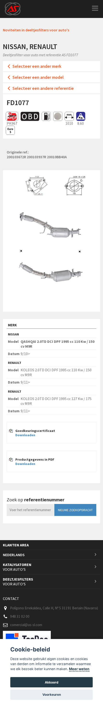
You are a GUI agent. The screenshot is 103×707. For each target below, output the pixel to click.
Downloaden (25, 435)
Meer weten (79, 669)
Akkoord (51, 682)
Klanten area (16, 545)
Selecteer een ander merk (36, 66)
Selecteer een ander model (38, 77)
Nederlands (14, 554)
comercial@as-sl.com (26, 624)
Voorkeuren (51, 694)
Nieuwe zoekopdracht (75, 510)
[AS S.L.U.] (13, 8)
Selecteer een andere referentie (43, 88)
